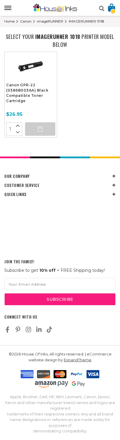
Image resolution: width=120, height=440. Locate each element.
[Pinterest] (18, 329)
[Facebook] (7, 329)
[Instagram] (28, 329)
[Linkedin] (39, 329)
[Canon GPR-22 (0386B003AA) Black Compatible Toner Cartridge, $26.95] (30, 67)
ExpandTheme (77, 360)
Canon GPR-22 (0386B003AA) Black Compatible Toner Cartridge (27, 93)
